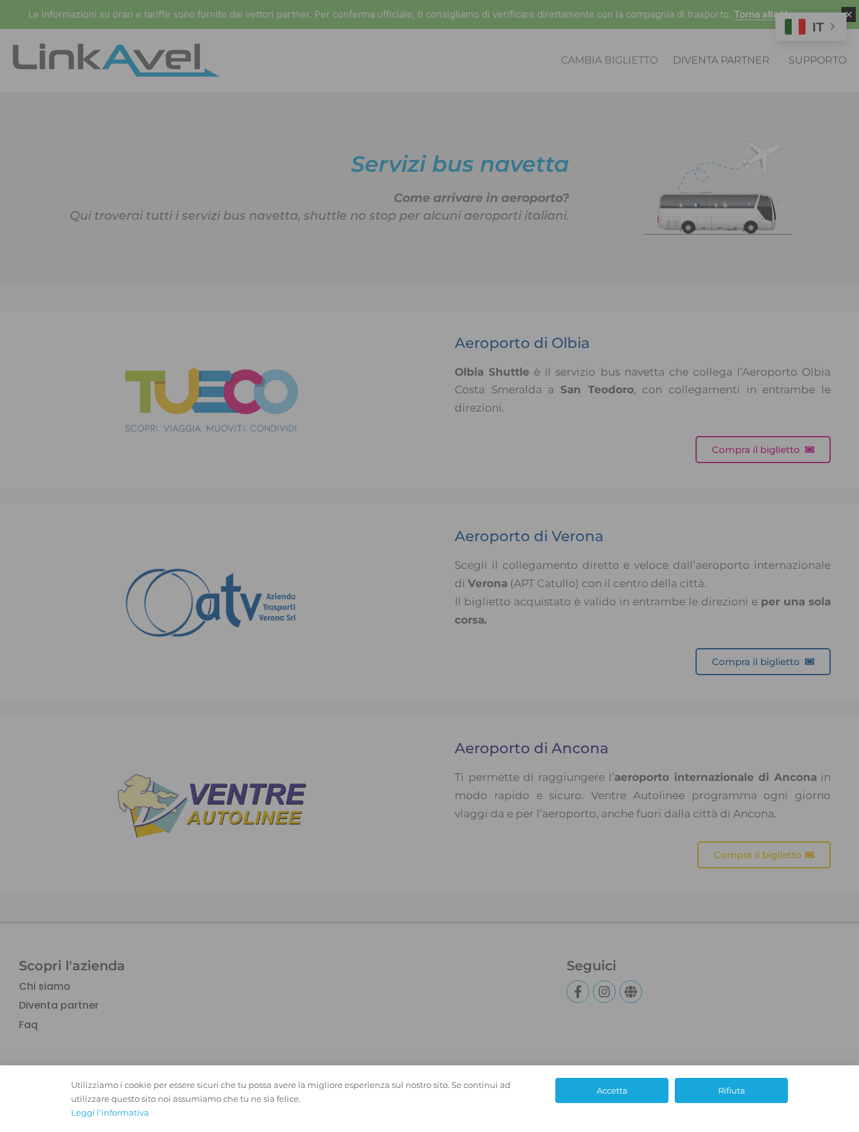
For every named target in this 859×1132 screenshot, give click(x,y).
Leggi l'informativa (110, 1112)
